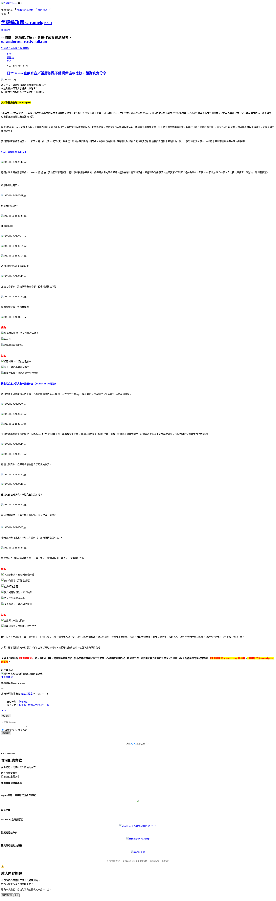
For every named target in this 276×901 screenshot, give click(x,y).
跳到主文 (5, 30)
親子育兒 (23, 701)
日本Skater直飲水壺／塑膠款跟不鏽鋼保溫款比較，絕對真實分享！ (58, 73)
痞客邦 (24, 693)
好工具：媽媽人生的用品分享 (34, 705)
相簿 (9, 54)
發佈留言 (6, 733)
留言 (30, 693)
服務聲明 (165, 861)
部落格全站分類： (10, 48)
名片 (9, 61)
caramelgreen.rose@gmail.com (24, 41)
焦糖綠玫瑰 (7, 677)
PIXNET (116, 861)
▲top (3, 710)
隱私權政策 (154, 861)
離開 (16, 895)
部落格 (10, 57)
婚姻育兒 (24, 48)
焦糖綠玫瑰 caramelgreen (26, 22)
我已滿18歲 (7, 895)
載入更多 (6, 716)
